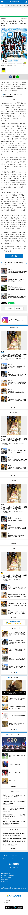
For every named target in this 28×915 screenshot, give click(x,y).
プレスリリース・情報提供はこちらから (10, 875)
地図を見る (14, 256)
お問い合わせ (5, 879)
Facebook (12, 867)
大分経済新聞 (14, 2)
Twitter (16, 867)
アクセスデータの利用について (8, 877)
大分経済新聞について (6, 873)
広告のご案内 (5, 881)
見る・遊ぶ (13, 5)
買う (18, 5)
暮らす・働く (22, 5)
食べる (7, 5)
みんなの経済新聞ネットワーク (14, 896)
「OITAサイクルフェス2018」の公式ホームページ (13, 263)
